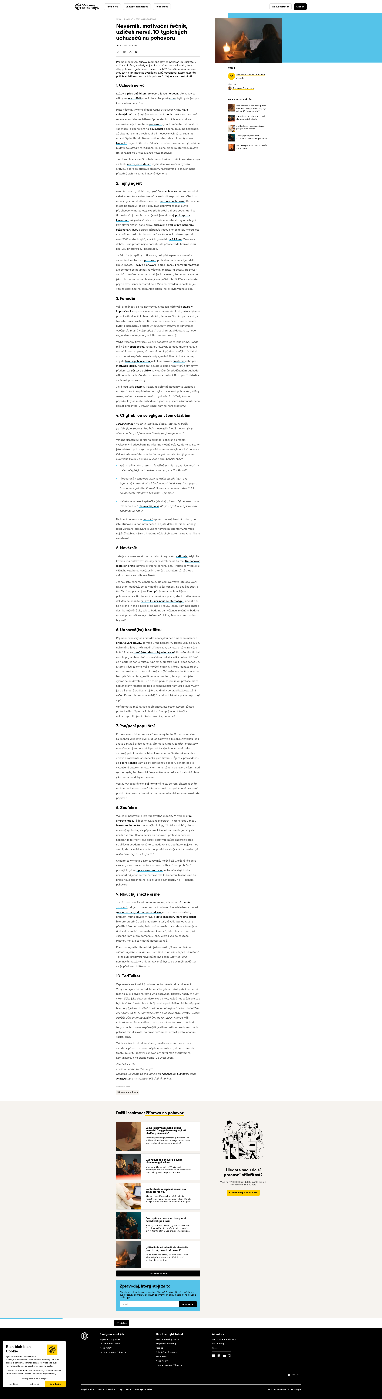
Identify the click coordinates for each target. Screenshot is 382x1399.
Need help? (105, 1348)
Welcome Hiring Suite (167, 1339)
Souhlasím (55, 1384)
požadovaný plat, (127, 229)
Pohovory (171, 191)
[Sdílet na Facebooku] (124, 51)
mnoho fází (172, 114)
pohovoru (155, 124)
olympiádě (135, 98)
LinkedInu (183, 1073)
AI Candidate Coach (110, 1343)
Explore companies (137, 6)
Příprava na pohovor (146, 19)
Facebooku (168, 1073)
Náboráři (121, 143)
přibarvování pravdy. (129, 642)
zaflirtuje (181, 556)
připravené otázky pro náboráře (174, 224)
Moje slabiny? (126, 423)
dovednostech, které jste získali (176, 916)
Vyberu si (34, 1384)
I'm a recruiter (280, 6)
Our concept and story (224, 1339)
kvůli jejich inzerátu (138, 361)
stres (172, 98)
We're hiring (218, 1343)
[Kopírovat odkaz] (118, 51)
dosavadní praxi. (149, 506)
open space (137, 346)
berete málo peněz (128, 825)
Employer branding (166, 1343)
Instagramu (123, 1078)
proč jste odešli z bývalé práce (154, 652)
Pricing (159, 1348)
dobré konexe (128, 762)
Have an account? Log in (113, 1352)
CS (293, 1374)
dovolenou (157, 128)
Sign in (300, 6)
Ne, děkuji (13, 1384)
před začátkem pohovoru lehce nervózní (152, 93)
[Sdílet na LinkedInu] (136, 51)
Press (215, 1348)
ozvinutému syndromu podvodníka (139, 912)
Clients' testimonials (166, 1352)
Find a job (112, 6)
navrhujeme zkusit (139, 164)
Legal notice (87, 1389)
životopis (179, 361)
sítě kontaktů (152, 783)
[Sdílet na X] (130, 51)
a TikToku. (175, 239)
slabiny (139, 386)
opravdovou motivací (150, 870)
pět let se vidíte (141, 370)
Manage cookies (143, 1389)
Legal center (125, 1389)
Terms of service (106, 1389)
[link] (243, 88)
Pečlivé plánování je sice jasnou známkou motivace (166, 264)
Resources (162, 6)
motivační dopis (126, 365)
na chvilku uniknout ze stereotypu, (162, 600)
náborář (148, 519)
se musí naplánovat (172, 201)
